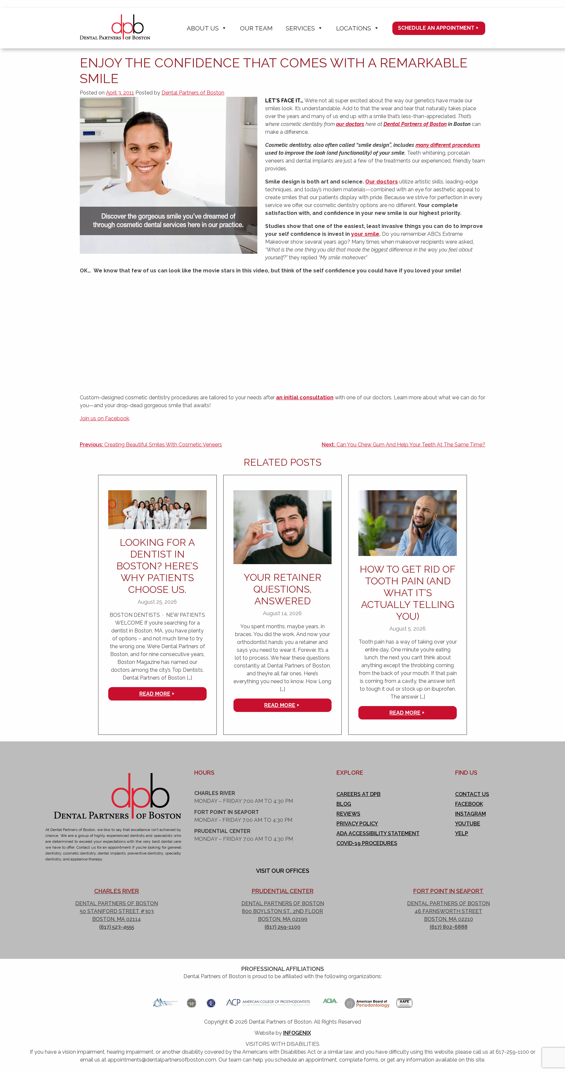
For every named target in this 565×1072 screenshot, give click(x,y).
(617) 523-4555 (116, 927)
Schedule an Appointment (436, 28)
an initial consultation (305, 397)
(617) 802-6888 (449, 927)
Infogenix (297, 1033)
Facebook (469, 804)
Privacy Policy (357, 824)
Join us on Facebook (104, 418)
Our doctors (381, 182)
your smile (365, 234)
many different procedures (448, 145)
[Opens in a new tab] (165, 1000)
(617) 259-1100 (282, 927)
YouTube (467, 824)
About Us (203, 28)
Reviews (348, 814)
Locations (353, 28)
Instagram (470, 814)
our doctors (350, 124)
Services (300, 28)
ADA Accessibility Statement (377, 833)
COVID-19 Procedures (366, 843)
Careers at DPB (358, 794)
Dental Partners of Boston (193, 93)
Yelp (461, 833)
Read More (154, 694)
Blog (343, 804)
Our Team (256, 28)
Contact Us (472, 794)
